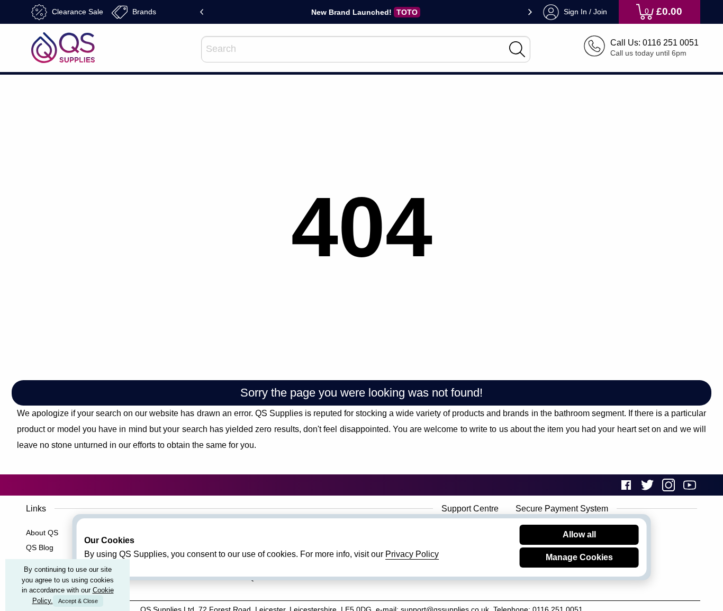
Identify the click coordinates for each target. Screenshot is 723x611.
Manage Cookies (579, 557)
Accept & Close (78, 601)
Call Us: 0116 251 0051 (654, 42)
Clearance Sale (76, 11)
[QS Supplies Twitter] (647, 484)
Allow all (579, 534)
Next (530, 12)
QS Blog (39, 547)
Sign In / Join (584, 11)
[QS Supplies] (63, 46)
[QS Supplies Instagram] (668, 484)
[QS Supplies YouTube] (689, 484)
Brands (143, 11)
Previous (202, 12)
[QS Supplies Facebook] (626, 484)
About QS (42, 532)
